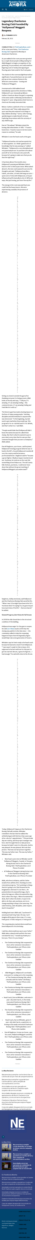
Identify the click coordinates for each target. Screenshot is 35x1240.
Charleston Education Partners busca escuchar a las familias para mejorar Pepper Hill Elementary (16, 1102)
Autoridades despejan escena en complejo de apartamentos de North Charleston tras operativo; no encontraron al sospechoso (17, 1095)
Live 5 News (11, 629)
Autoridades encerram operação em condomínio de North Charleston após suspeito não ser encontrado (15, 1088)
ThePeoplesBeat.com (22, 47)
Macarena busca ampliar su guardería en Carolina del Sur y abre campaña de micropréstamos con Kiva (15, 1081)
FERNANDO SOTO (11, 35)
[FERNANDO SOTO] (3, 35)
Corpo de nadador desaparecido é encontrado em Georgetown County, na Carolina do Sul (16, 1204)
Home (3, 16)
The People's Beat (10, 16)
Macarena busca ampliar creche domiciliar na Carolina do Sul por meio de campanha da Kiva (17, 1075)
